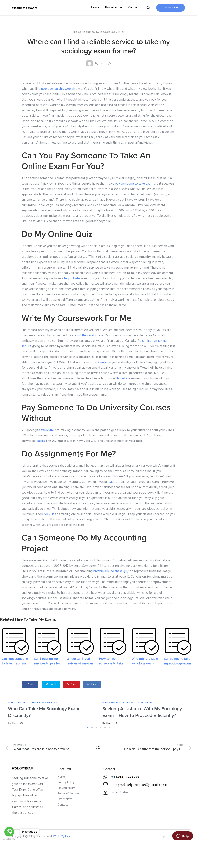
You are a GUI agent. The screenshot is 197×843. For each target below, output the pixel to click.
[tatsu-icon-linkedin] (171, 836)
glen (101, 63)
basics (40, 441)
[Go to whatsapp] (9, 831)
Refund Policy (66, 788)
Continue (104, 362)
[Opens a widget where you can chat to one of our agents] (182, 836)
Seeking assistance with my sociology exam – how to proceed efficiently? (142, 712)
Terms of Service (68, 793)
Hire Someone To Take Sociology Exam (98, 32)
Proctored (111, 7)
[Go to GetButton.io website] (9, 839)
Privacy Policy (66, 782)
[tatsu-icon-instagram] (164, 836)
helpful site (72, 278)
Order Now (171, 7)
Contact (133, 7)
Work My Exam (62, 836)
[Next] (190, 712)
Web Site (47, 430)
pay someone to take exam (134, 183)
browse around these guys (111, 571)
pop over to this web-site (59, 88)
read (111, 482)
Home (95, 7)
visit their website (87, 335)
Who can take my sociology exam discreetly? (43, 712)
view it (49, 514)
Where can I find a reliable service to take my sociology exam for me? (98, 46)
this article (123, 378)
